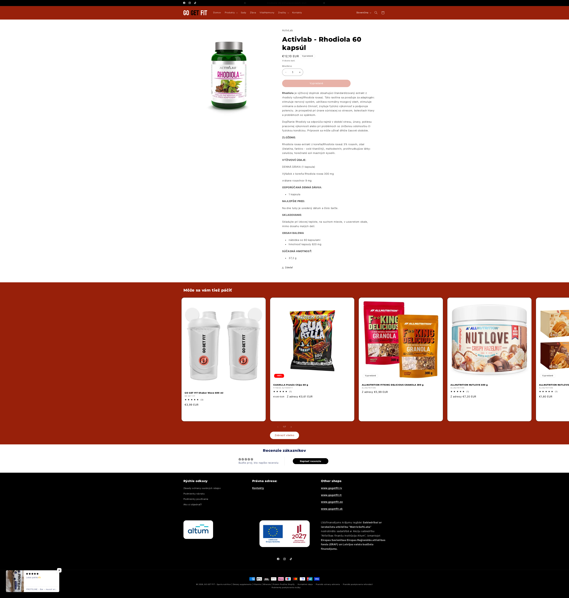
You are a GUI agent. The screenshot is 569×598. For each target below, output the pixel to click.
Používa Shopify (287, 584)
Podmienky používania (195, 499)
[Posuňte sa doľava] (278, 427)
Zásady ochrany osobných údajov (202, 488)
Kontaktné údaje (305, 584)
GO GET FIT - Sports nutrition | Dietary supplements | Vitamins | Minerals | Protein (241, 584)
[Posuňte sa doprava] (291, 427)
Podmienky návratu (194, 493)
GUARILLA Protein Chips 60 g (290, 384)
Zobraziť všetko (284, 435)
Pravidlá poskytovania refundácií (358, 584)
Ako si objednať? (192, 504)
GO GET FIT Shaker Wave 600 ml (204, 393)
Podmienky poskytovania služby (286, 587)
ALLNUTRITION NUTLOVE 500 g (469, 384)
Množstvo (287, 66)
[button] (231, 12)
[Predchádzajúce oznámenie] (245, 3)
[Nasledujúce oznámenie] (324, 3)
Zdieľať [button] (289, 267)
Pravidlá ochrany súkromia (328, 584)
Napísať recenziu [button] (310, 461)
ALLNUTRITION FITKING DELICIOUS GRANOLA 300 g (393, 384)
